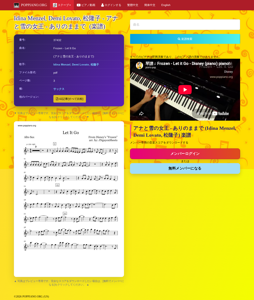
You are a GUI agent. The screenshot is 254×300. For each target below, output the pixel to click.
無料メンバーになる (185, 168)
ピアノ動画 (88, 5)
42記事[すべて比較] (70, 98)
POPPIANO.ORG (33, 5)
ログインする (112, 5)
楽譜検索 (186, 38)
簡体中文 (149, 5)
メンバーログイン (185, 154)
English (165, 5)
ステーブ (63, 5)
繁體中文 (132, 5)
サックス (58, 88)
